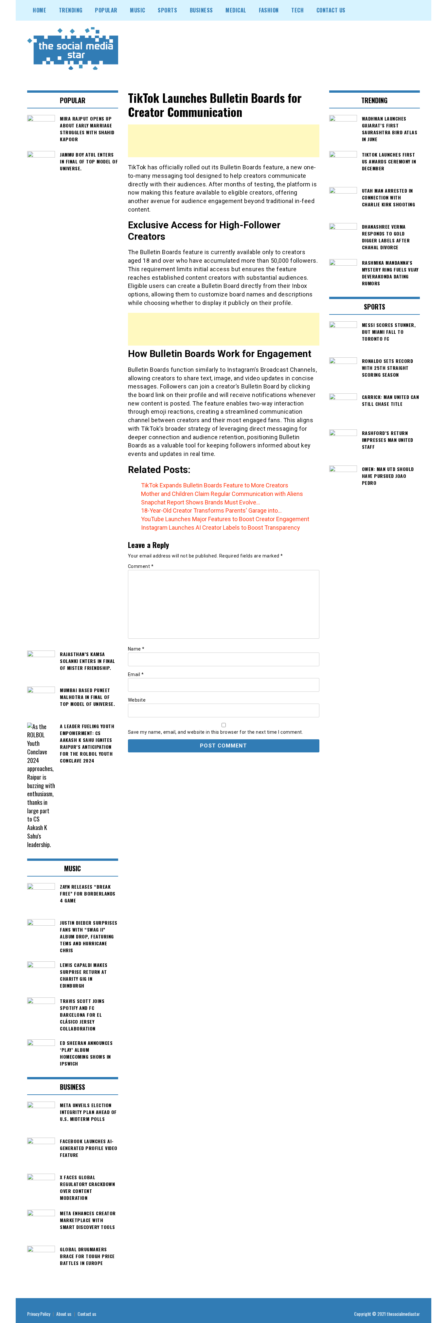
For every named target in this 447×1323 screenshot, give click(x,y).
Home (39, 10)
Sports (167, 10)
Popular (106, 10)
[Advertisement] (223, 140)
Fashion (269, 10)
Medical (235, 10)
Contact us (87, 1313)
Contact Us (331, 10)
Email (136, 674)
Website (137, 700)
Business (201, 10)
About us (63, 1313)
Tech (297, 10)
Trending (70, 10)
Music (137, 10)
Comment (141, 566)
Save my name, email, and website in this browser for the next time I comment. (215, 732)
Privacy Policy (38, 1313)
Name (136, 649)
